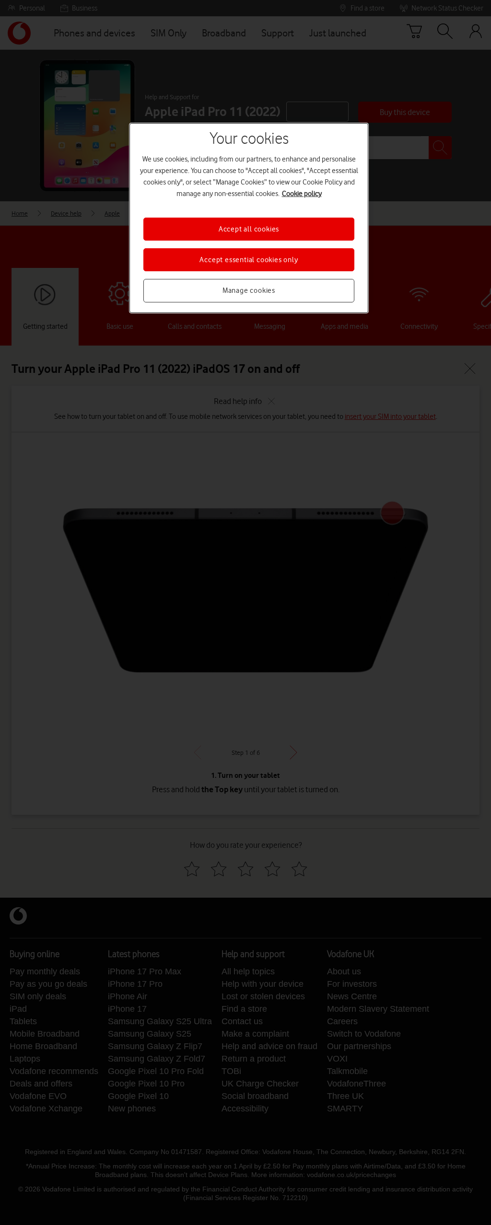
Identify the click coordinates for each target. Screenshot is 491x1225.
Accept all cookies (249, 229)
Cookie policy (302, 193)
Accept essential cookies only (248, 259)
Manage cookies (248, 290)
